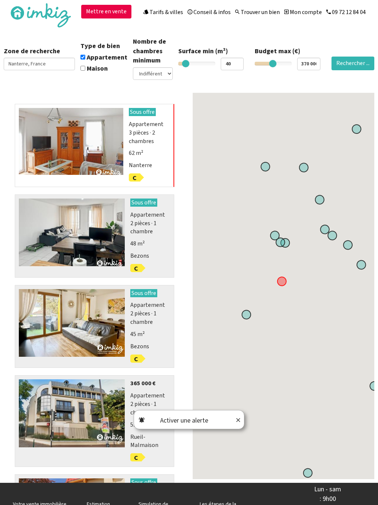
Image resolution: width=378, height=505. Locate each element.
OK (162, 128)
